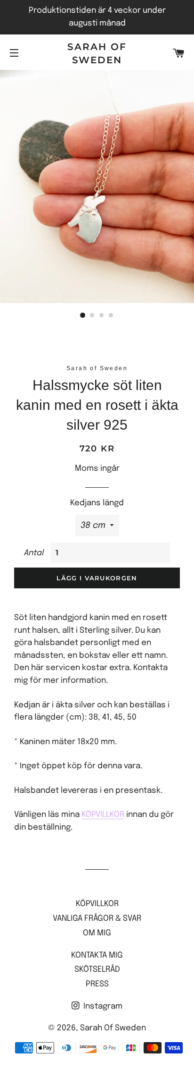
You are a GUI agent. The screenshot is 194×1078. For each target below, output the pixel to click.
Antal (34, 553)
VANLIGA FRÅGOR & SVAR (97, 919)
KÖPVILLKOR (102, 815)
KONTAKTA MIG (97, 955)
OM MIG (97, 933)
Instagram (101, 1006)
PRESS (97, 984)
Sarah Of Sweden (97, 53)
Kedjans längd (97, 503)
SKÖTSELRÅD (97, 970)
